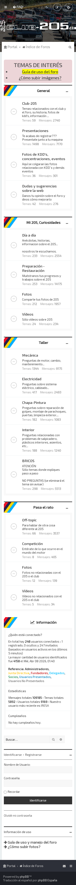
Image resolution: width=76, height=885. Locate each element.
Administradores (37, 669)
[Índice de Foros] (38, 26)
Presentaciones (35, 130)
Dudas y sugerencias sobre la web (39, 188)
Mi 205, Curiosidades (43, 222)
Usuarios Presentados (35, 677)
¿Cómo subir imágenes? (40, 77)
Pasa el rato (43, 507)
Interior (28, 430)
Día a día (29, 235)
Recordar (13, 791)
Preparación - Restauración (33, 268)
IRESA (45, 705)
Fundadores (39, 673)
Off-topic (29, 520)
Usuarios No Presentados (26, 681)
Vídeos (27, 314)
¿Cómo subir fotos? (24, 846)
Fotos (27, 294)
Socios (13, 677)
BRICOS (28, 460)
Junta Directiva (18, 673)
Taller (43, 342)
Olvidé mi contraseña (18, 815)
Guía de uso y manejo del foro (32, 842)
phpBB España (47, 880)
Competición (32, 543)
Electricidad (31, 379)
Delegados (56, 673)
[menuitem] (18, 6)
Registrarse (33, 754)
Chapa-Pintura (34, 402)
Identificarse (13, 754)
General (43, 90)
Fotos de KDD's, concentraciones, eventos (43, 156)
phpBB (24, 876)
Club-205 (29, 103)
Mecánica (30, 355)
